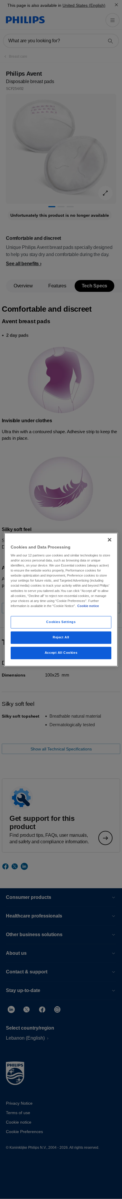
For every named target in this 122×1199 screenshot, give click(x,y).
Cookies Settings (61, 622)
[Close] (109, 539)
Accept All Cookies (61, 652)
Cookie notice (88, 606)
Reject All (61, 637)
